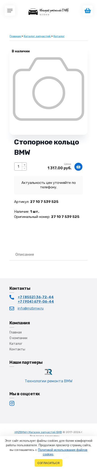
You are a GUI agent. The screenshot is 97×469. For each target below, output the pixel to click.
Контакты (17, 349)
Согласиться (48, 463)
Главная (15, 332)
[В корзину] (78, 166)
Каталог (15, 344)
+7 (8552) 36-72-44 (36, 297)
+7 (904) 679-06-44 (36, 301)
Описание (24, 254)
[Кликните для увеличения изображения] (48, 89)
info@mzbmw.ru (31, 308)
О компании (18, 338)
